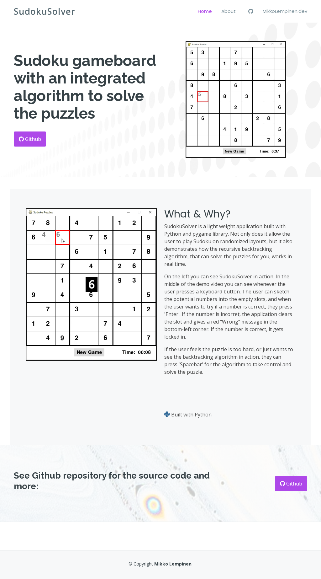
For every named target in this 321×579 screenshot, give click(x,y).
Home (205, 11)
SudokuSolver (44, 11)
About (228, 11)
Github (32, 139)
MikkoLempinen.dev (285, 11)
